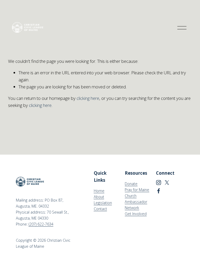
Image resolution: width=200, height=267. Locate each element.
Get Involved (136, 213)
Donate (131, 183)
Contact (100, 208)
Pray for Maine (137, 189)
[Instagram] (158, 182)
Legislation (103, 202)
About (99, 196)
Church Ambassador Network (136, 201)
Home (99, 190)
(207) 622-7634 (41, 224)
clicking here (88, 98)
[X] (167, 182)
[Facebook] (158, 190)
